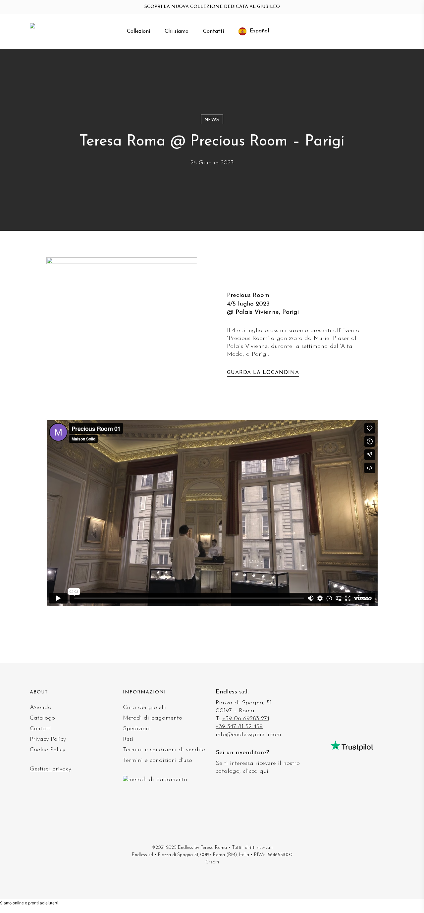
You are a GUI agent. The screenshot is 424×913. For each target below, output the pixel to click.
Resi (128, 739)
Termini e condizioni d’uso (157, 761)
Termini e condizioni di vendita (164, 750)
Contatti (41, 729)
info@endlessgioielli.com (248, 735)
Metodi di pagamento (152, 718)
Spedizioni (137, 729)
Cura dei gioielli (145, 708)
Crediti (212, 862)
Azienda (41, 708)
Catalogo (42, 718)
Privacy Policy (48, 739)
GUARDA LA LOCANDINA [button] (263, 372)
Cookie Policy (47, 750)
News (212, 119)
